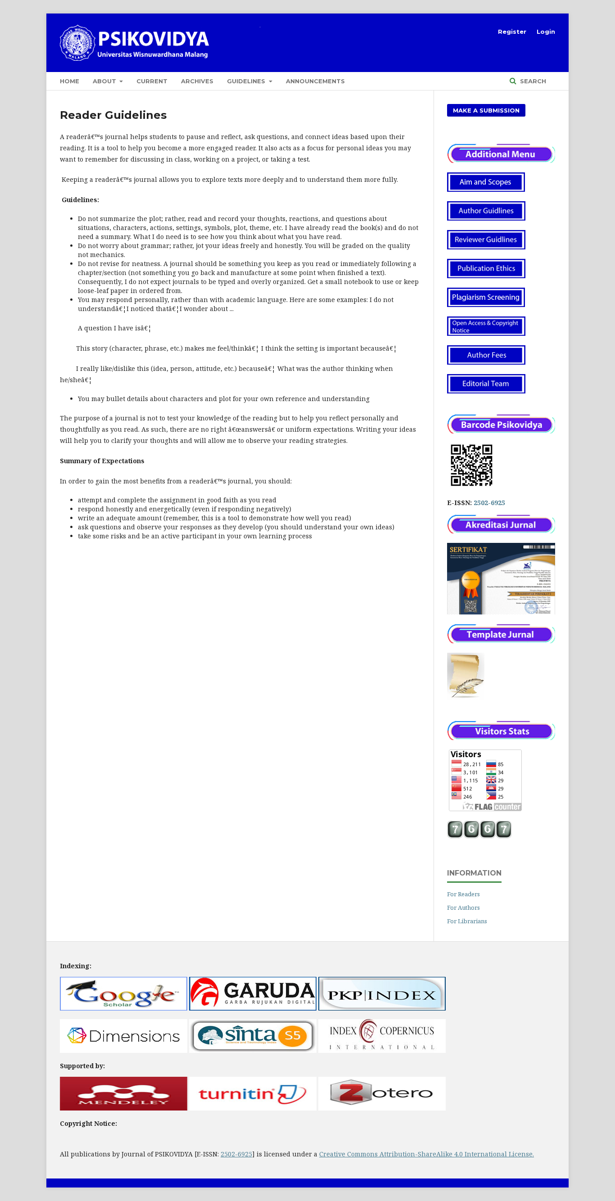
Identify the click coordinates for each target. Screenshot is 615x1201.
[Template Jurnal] (465, 697)
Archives (197, 81)
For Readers (463, 894)
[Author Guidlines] (486, 218)
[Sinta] (253, 1050)
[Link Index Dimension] (123, 1050)
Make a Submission (486, 110)
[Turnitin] (253, 1108)
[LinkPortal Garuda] (253, 1008)
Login (546, 31)
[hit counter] (479, 836)
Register (512, 31)
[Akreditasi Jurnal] (501, 531)
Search (532, 81)
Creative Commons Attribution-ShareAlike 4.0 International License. (426, 1154)
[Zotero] (382, 1108)
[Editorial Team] (486, 391)
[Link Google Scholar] (123, 1008)
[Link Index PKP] (382, 1008)
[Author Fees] (486, 362)
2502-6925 (489, 502)
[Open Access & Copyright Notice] (486, 333)
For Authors (463, 907)
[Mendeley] (123, 1108)
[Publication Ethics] (486, 275)
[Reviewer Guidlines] (486, 247)
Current (151, 81)
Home (69, 81)
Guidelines (247, 81)
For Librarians (467, 921)
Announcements (315, 81)
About (105, 81)
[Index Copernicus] (382, 1050)
